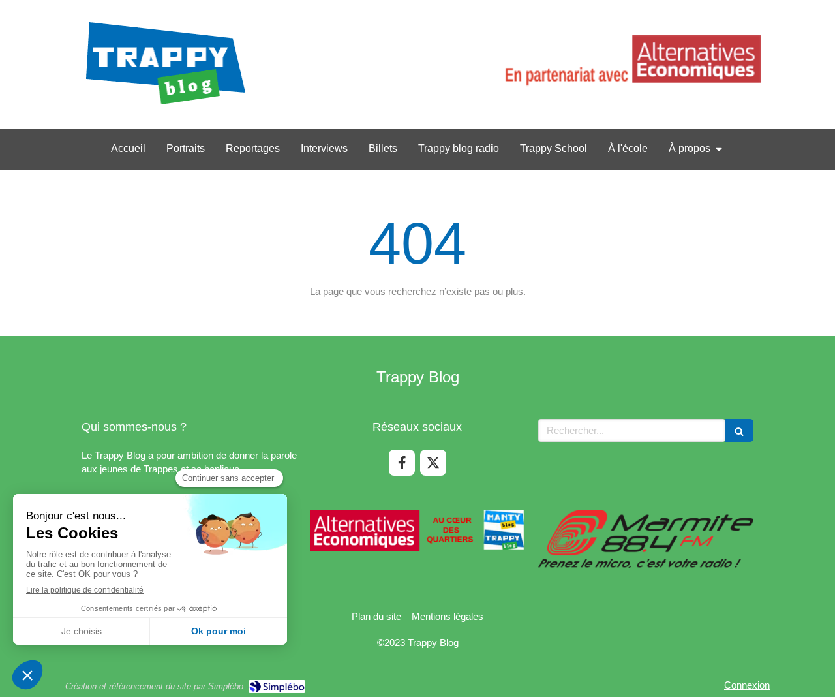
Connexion (747, 684)
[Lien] (630, 64)
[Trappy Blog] (166, 104)
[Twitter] (433, 463)
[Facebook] (402, 463)
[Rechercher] (739, 430)
